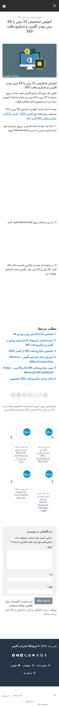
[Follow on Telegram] (13, 655)
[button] (55, 6)
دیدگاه (49, 547)
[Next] (12, 444)
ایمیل (49, 587)
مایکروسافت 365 (47, 118)
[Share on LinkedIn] (18, 395)
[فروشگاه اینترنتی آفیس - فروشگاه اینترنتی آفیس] (29, 6)
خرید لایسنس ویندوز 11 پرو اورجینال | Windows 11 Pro (27, 456)
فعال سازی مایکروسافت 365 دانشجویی (31, 378)
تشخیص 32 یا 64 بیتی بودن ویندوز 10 (33, 334)
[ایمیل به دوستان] (29, 395)
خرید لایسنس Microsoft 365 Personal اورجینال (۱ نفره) (49, 456)
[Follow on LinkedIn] (21, 655)
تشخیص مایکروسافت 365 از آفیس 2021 (31, 351)
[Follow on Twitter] (33, 655)
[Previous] (52, 444)
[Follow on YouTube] (17, 655)
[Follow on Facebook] (45, 655)
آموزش (38, 17)
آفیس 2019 (26, 113)
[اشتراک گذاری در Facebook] (40, 395)
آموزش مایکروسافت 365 (27, 17)
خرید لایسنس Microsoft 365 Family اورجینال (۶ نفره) (21, 498)
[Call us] (25, 655)
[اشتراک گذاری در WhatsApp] (45, 395)
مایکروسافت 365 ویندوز (14, 410)
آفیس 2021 (11, 113)
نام (50, 574)
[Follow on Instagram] (41, 655)
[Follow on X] (37, 655)
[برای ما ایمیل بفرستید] (29, 655)
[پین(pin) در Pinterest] (24, 395)
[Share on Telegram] (13, 395)
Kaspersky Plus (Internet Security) (43, 495)
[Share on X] (34, 395)
